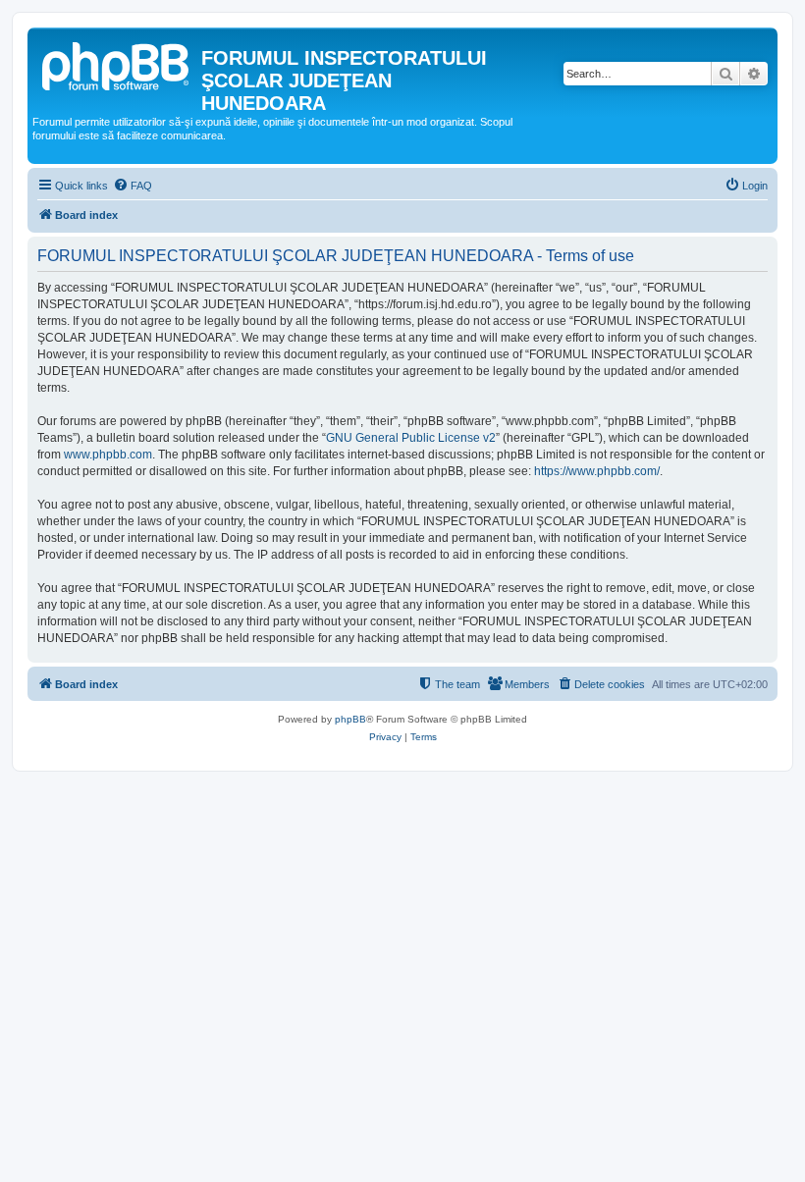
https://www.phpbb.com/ (597, 471)
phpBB (350, 719)
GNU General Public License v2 (411, 438)
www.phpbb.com (108, 454)
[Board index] (116, 63)
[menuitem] (132, 185)
